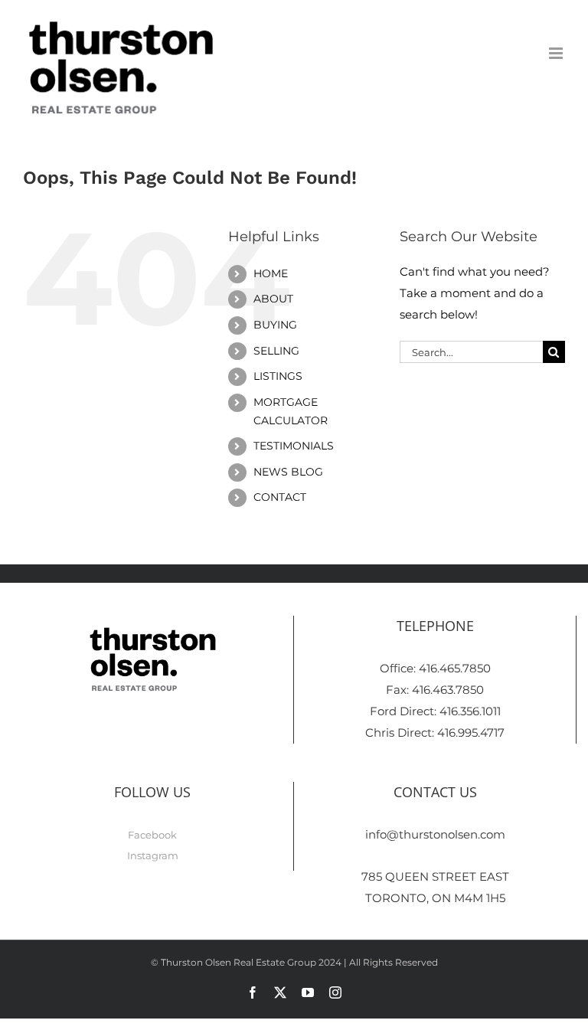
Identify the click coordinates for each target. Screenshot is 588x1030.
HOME (270, 273)
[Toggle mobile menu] (557, 53)
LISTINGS (277, 376)
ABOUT (273, 299)
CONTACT (279, 497)
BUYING (275, 325)
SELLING (276, 351)
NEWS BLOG (288, 472)
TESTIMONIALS (293, 446)
